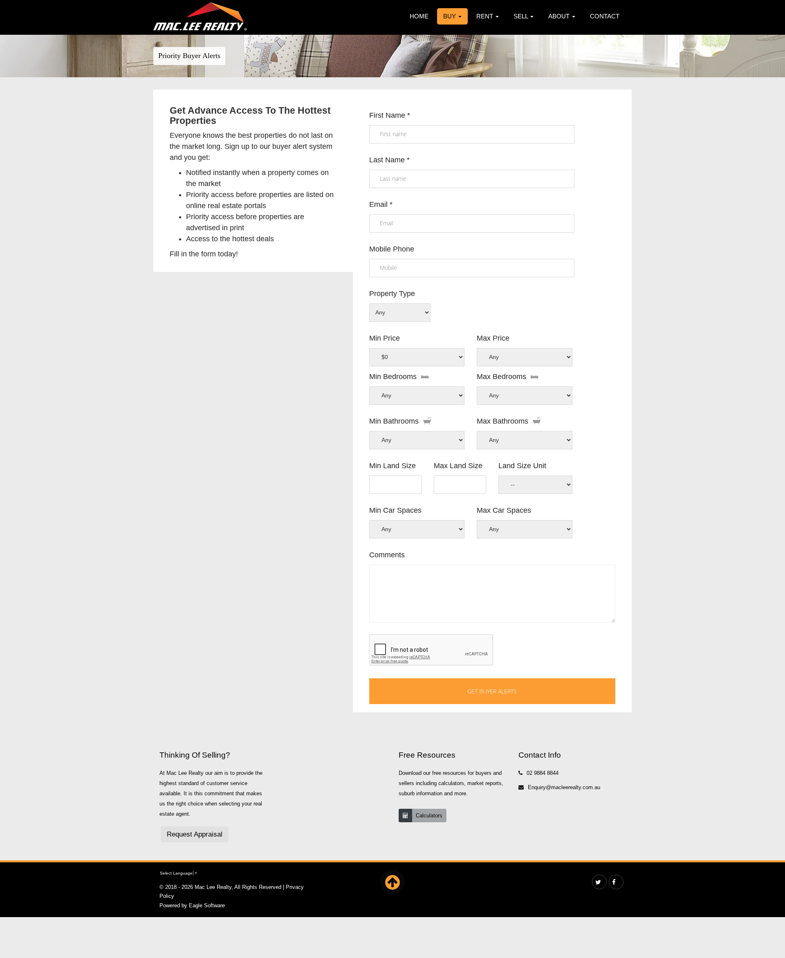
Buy (450, 16)
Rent (485, 16)
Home (419, 16)
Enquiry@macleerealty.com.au (564, 787)
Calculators (429, 815)
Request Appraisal (194, 834)
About (559, 16)
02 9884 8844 (542, 773)
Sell (521, 16)
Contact (604, 16)
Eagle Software (207, 905)
